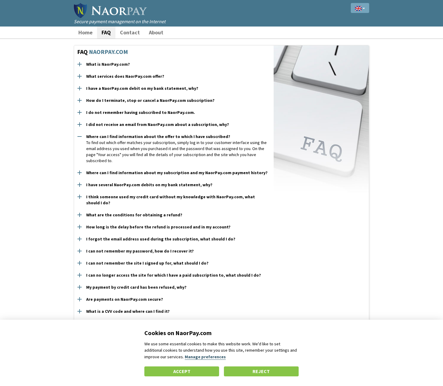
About (156, 32)
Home (85, 32)
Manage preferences (205, 356)
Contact (130, 32)
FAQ (106, 32)
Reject (261, 371)
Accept (181, 371)
